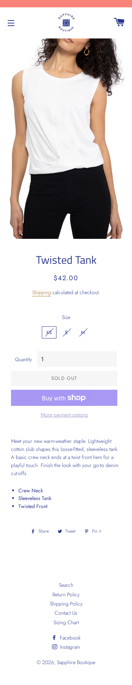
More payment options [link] (64, 414)
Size (66, 317)
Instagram (69, 647)
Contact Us (66, 612)
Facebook (69, 637)
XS (49, 332)
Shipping (41, 292)
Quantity (23, 359)
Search (66, 585)
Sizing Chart (66, 622)
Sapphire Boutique (76, 662)
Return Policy (66, 594)
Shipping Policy (66, 603)
